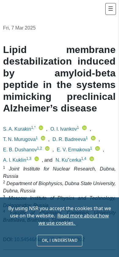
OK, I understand (60, 240)
